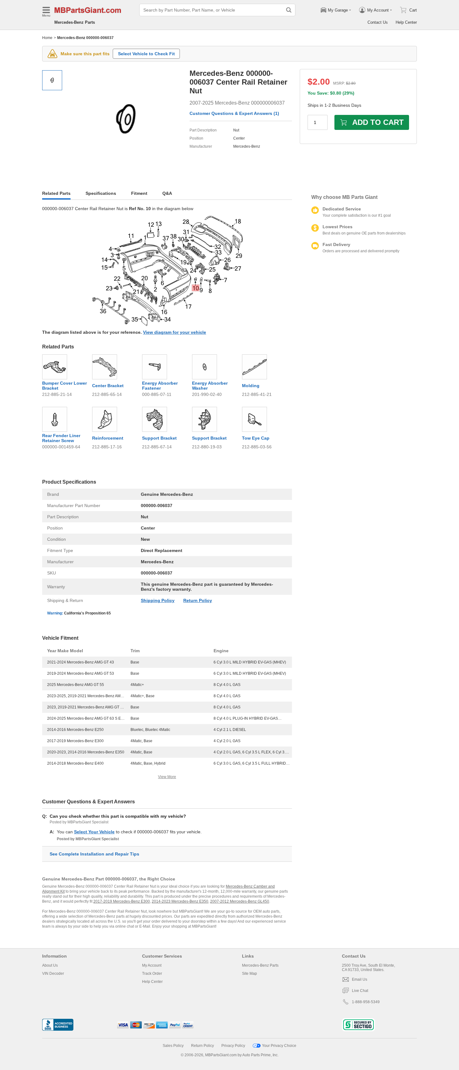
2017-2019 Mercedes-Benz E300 (121, 901)
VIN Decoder (53, 973)
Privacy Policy (233, 1045)
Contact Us (378, 22)
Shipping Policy (158, 600)
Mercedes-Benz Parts (74, 22)
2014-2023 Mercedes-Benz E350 (180, 901)
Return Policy (197, 600)
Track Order (152, 973)
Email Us (359, 979)
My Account (151, 965)
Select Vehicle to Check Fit (146, 53)
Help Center (406, 22)
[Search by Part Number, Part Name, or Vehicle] (289, 10)
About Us (50, 965)
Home (47, 38)
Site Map (249, 973)
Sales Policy (173, 1045)
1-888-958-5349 (366, 1002)
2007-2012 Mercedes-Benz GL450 (239, 901)
